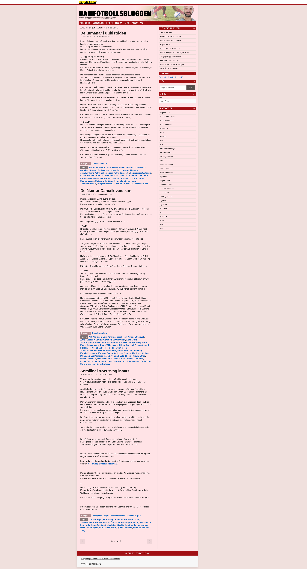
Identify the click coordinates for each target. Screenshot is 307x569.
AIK (90, 337)
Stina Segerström (128, 181)
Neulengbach (143, 525)
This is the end (166, 32)
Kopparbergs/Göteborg (140, 173)
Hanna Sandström (125, 520)
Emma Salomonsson (89, 345)
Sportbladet (97, 23)
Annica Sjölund (126, 167)
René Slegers (92, 528)
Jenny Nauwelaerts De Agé (92, 350)
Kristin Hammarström (90, 176)
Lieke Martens (107, 176)
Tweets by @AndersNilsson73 (171, 77)
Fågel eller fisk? (166, 44)
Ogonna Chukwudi (120, 178)
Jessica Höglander (114, 350)
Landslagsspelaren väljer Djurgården (174, 52)
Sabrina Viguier (87, 181)
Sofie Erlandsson (88, 364)
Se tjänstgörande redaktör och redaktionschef (100, 559)
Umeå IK (130, 184)
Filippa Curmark (142, 345)
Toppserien (164, 193)
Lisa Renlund (131, 176)
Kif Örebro (112, 522)
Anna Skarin (131, 340)
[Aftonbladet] (88, 2)
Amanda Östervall (136, 337)
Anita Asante (112, 167)
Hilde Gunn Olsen (119, 348)
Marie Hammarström (102, 178)
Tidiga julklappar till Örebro (170, 57)
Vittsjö (83, 530)
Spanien (163, 177)
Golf (142, 23)
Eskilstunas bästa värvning (170, 36)
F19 (161, 145)
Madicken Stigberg (140, 353)
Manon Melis (86, 178)
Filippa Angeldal (126, 345)
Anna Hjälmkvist (101, 340)
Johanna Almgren (129, 170)
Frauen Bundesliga (167, 149)
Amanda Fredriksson (117, 337)
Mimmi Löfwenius (88, 359)
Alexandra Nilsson (97, 167)
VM (161, 228)
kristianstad (145, 522)
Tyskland (163, 205)
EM (161, 141)
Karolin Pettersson (88, 353)
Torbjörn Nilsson (104, 184)
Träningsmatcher (166, 196)
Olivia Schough (137, 178)
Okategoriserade (166, 157)
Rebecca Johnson (135, 359)
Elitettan (163, 137)
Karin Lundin (101, 522)
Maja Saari (85, 356)
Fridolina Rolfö (87, 348)
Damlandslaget (166, 125)
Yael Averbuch (141, 184)
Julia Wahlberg (87, 173)
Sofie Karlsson (103, 364)
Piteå (82, 528)
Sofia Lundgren (166, 168)
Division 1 (164, 129)
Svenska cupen (134, 516)
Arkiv (161, 98)
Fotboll (109, 23)
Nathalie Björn (119, 359)
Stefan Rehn (113, 181)
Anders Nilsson (107, 37)
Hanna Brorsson (102, 348)
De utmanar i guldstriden (103, 33)
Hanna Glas (115, 170)
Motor (135, 23)
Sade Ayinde (101, 181)
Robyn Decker (86, 361)
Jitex (126, 350)
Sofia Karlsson (133, 361)
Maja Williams (97, 356)
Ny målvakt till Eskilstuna (170, 48)
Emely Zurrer (142, 342)
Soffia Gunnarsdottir (116, 361)
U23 (161, 212)
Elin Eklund (100, 342)
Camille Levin (140, 167)
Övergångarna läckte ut (169, 68)
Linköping (111, 525)
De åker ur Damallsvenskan (105, 190)
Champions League (100, 516)
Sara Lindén (104, 528)
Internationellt (165, 153)
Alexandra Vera (100, 337)
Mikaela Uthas (139, 356)
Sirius (113, 528)
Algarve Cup (165, 113)
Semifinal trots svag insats (105, 371)
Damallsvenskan (99, 164)
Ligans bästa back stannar (170, 41)
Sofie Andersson (166, 173)
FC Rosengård (109, 520)
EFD (162, 133)
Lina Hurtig (85, 525)
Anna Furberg (86, 340)
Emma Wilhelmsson (109, 345)
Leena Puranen (124, 353)
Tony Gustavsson (167, 189)
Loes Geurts (143, 176)
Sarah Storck (100, 361)
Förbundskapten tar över (169, 60)
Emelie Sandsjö (128, 342)
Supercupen (165, 180)
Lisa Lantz (119, 176)
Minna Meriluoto (104, 359)
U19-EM (163, 208)
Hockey (118, 23)
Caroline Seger (95, 520)
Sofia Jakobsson (166, 165)
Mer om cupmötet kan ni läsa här (102, 464)
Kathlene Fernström (104, 173)
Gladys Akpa (103, 170)
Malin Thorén (126, 356)
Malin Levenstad (111, 356)
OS (161, 161)
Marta (133, 525)
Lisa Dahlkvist (123, 525)
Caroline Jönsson (88, 170)
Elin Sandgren (113, 342)
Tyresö (120, 528)
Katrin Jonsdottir (121, 173)
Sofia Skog (146, 361)
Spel (127, 23)
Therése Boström (88, 184)
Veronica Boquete (141, 528)
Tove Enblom (119, 184)
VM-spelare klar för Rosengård (172, 64)
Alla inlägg (85, 23)
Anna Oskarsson (117, 340)
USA (162, 221)
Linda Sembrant (98, 525)
